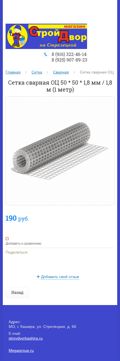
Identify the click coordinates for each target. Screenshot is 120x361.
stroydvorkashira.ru (26, 338)
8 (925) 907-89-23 (69, 60)
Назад (17, 292)
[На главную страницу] (46, 37)
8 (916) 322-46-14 (69, 54)
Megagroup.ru (21, 350)
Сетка (37, 72)
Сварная (61, 72)
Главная (13, 72)
